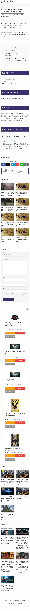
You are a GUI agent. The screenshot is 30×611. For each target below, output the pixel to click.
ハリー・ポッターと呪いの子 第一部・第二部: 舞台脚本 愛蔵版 (15, 414)
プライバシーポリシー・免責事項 (12, 600)
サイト (4, 288)
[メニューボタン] (28, 2)
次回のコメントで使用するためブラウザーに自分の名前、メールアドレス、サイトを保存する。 (15, 294)
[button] (3, 164)
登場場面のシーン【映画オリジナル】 (15, 58)
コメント (5, 259)
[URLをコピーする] (26, 164)
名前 (4, 277)
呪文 (4, 16)
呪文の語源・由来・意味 (11, 53)
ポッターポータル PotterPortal (7, 1)
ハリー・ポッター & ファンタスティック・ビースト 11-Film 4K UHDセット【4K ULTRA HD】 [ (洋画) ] (14, 324)
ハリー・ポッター (11, 141)
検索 (27, 309)
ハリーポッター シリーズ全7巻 (12, 448)
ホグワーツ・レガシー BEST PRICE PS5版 (15, 352)
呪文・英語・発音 (10, 50)
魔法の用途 (8, 55)
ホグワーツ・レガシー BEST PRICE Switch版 (14, 379)
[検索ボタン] (24, 2)
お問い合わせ (22, 600)
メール (4, 283)
